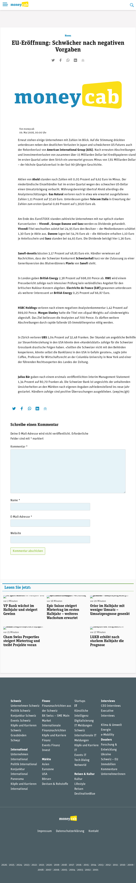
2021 (41, 865)
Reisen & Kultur (84, 774)
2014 (93, 865)
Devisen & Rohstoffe (55, 784)
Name (15, 500)
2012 (108, 865)
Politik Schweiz (20, 710)
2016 (78, 865)
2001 (95, 870)
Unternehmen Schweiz (25, 705)
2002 (88, 870)
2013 (100, 865)
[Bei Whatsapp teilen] (68, 60)
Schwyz (15, 740)
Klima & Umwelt (111, 725)
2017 (71, 865)
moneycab (29, 129)
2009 (130, 865)
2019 (56, 865)
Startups (79, 701)
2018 (64, 865)
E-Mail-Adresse (21, 516)
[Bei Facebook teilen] (60, 60)
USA (44, 774)
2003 (80, 870)
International (19, 749)
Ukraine (106, 754)
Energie (106, 729)
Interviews (108, 701)
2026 (4, 865)
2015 (86, 865)
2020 (49, 865)
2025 (11, 865)
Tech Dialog (81, 760)
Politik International (24, 764)
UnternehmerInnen (113, 774)
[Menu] (5, 5)
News (68, 35)
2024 (19, 865)
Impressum (44, 831)
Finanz (46, 701)
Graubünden (18, 735)
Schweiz (16, 701)
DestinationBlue (84, 793)
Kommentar (18, 446)
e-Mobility (107, 734)
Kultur (78, 779)
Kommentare (109, 769)
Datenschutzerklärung (70, 831)
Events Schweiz (20, 720)
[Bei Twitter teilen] (53, 60)
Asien (45, 764)
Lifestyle (80, 784)
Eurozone (48, 769)
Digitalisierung (84, 720)
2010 (122, 865)
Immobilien (108, 764)
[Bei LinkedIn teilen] (75, 60)
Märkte (46, 759)
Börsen (46, 779)
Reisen (78, 789)
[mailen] (83, 60)
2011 (115, 865)
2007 (48, 870)
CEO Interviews (111, 705)
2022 (34, 865)
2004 (72, 870)
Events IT (80, 755)
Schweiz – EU (109, 759)
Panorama (17, 779)
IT (75, 705)
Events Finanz (51, 745)
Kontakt (94, 831)
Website (15, 533)
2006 (56, 870)
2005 (64, 870)
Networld (80, 765)
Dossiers (106, 739)
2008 (41, 870)
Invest (46, 750)
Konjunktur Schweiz (23, 715)
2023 (26, 865)
